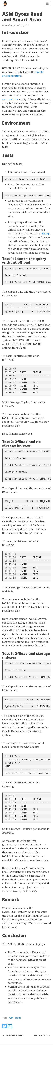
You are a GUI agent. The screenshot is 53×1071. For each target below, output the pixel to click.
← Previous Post (13, 1035)
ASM (11, 1017)
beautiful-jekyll (31, 1065)
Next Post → (42, 1035)
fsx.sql (46, 233)
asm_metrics (10, 99)
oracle (18, 1017)
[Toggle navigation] (47, 3)
